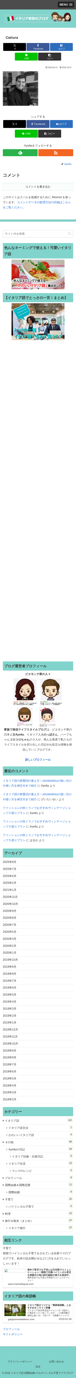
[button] (49, 57)
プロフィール (11, 1329)
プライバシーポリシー (19, 1361)
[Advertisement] (38, 501)
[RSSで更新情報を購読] (55, 152)
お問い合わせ (56, 1361)
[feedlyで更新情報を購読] (20, 152)
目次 (38, 1366)
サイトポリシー (13, 1334)
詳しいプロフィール (38, 759)
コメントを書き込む (38, 186)
